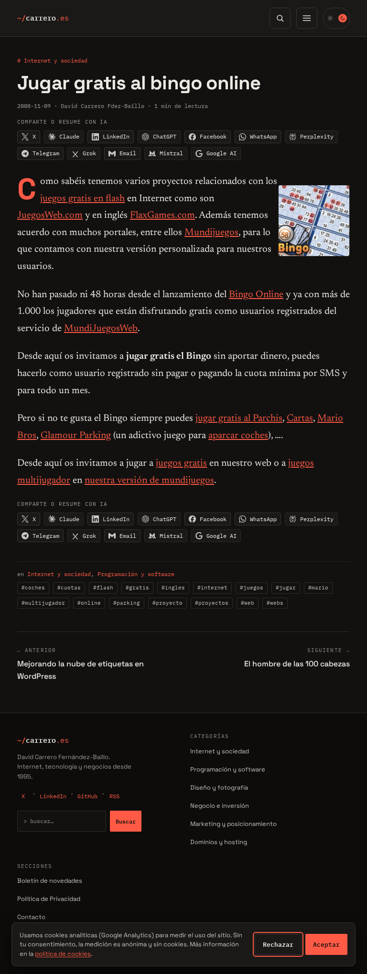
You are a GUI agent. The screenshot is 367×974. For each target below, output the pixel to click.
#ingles (173, 587)
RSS (114, 796)
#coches (33, 587)
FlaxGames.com (162, 215)
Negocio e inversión (219, 806)
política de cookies (63, 954)
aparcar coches (238, 435)
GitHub (87, 796)
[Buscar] (280, 18)
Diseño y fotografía (219, 787)
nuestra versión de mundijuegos (149, 480)
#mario (318, 587)
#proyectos (211, 602)
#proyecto (167, 602)
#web (247, 602)
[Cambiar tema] (336, 18)
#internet (212, 587)
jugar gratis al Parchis (238, 418)
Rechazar (278, 944)
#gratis (137, 587)
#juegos (251, 587)
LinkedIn (53, 796)
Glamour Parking (76, 435)
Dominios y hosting (218, 842)
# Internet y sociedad (52, 60)
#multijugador (43, 602)
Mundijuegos (211, 232)
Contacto (31, 917)
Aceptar (326, 944)
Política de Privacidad (48, 899)
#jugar (286, 587)
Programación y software (135, 574)
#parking (126, 602)
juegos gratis (181, 463)
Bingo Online (256, 295)
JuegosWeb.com (50, 215)
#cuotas (69, 587)
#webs (275, 602)
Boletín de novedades (49, 881)
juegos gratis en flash (82, 198)
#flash (103, 587)
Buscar (126, 821)
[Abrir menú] (306, 18)
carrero (43, 18)
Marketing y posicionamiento (233, 824)
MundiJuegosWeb (101, 328)
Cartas (300, 418)
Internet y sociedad (59, 574)
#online (89, 602)
